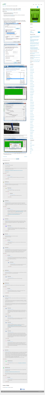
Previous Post (5, 156)
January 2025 (32, 70)
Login (38, 4)
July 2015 (31, 133)
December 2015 (32, 130)
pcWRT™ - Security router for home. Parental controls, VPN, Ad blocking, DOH (11, 391)
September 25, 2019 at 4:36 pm (10, 341)
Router (31, 146)
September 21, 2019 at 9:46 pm (10, 323)
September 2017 (32, 119)
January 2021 (32, 89)
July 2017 (31, 122)
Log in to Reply (4, 173)
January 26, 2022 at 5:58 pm (10, 378)
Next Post (25, 156)
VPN (30, 151)
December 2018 (32, 108)
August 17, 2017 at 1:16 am (12, 194)
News (31, 143)
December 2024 (32, 72)
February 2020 (32, 102)
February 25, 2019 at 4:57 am (7, 271)
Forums (36, 4)
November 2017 (32, 116)
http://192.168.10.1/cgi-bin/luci (19, 211)
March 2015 (31, 138)
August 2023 (31, 78)
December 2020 (32, 91)
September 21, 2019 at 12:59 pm (10, 309)
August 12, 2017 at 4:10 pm (10, 176)
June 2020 (31, 97)
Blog (33, 4)
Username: (31, 24)
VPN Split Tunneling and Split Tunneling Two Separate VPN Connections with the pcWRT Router (34, 48)
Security (31, 148)
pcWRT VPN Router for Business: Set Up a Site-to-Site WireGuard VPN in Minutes (35, 37)
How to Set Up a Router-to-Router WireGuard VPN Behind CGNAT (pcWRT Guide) (34, 40)
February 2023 (32, 81)
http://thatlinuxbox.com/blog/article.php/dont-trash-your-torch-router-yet (13, 170)
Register (31, 31)
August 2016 (31, 127)
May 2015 (31, 135)
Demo (41, 4)
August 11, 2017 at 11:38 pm (7, 164)
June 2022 (31, 83)
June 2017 (31, 124)
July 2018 (31, 111)
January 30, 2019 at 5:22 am (10, 256)
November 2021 (32, 86)
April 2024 (31, 75)
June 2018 (31, 113)
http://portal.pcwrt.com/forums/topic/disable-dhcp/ (14, 214)
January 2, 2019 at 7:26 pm (10, 241)
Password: (31, 27)
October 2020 (32, 92)
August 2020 (31, 94)
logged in (7, 387)
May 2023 (31, 80)
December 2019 (32, 105)
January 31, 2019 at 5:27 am (12, 263)
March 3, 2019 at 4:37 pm (7, 284)
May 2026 (31, 67)
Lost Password (32, 32)
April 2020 (31, 100)
